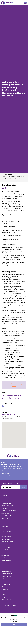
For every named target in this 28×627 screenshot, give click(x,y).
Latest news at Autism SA (7, 529)
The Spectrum (4, 518)
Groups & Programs (6, 536)
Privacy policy (4, 597)
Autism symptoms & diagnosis (8, 510)
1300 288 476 (5, 473)
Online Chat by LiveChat (7, 541)
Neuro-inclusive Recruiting (7, 520)
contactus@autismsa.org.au (9, 476)
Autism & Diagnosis (6, 531)
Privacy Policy (14, 621)
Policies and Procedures (6, 592)
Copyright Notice (5, 589)
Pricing (3, 594)
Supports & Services (6, 534)
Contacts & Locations (6, 571)
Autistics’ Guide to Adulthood (8, 515)
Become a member (5, 563)
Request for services (6, 576)
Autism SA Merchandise (7, 549)
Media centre (4, 578)
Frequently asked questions (7, 505)
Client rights (4, 587)
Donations (3, 558)
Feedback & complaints (6, 573)
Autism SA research (6, 513)
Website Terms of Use (6, 599)
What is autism (4, 508)
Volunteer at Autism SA (6, 560)
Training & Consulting (6, 539)
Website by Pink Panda (6, 608)
